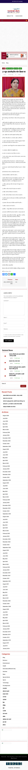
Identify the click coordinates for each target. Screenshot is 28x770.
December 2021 (7, 572)
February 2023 (6, 533)
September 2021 (7, 581)
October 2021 (6, 578)
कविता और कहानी (10, 68)
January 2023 (6, 536)
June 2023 (5, 522)
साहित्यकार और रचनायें (7, 719)
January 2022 (6, 570)
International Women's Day (9, 668)
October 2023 (6, 511)
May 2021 (5, 592)
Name (5, 317)
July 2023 (5, 519)
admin (4, 74)
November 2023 (6, 508)
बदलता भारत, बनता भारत (14, 361)
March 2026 (6, 429)
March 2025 (6, 463)
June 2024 (5, 488)
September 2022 (7, 547)
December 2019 (7, 631)
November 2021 (6, 575)
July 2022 (5, 553)
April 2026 (5, 426)
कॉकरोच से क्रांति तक (11, 54)
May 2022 (5, 558)
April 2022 (5, 561)
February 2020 (6, 626)
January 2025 (6, 469)
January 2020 (6, 629)
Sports (4, 680)
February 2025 (6, 466)
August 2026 (6, 415)
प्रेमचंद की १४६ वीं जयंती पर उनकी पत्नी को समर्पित (12, 403)
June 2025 (5, 454)
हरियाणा (4, 724)
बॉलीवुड (4, 705)
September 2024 (7, 480)
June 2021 (5, 589)
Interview (5, 671)
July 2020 (5, 612)
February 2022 (6, 567)
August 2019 (6, 643)
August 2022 (6, 550)
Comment (6, 300)
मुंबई (3, 708)
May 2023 (5, 525)
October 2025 (6, 443)
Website (6, 329)
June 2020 (5, 614)
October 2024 (6, 477)
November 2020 (6, 600)
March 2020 (6, 623)
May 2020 (5, 617)
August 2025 (6, 449)
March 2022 (6, 564)
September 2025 (7, 446)
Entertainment (6, 663)
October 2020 (6, 603)
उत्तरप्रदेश (5, 688)
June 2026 (5, 421)
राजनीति (4, 710)
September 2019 (7, 640)
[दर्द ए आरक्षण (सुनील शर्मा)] (20, 55)
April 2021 (5, 595)
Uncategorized (6, 685)
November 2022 (6, 541)
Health (4, 666)
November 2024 (6, 474)
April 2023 (5, 527)
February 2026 (6, 432)
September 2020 (7, 606)
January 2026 (6, 435)
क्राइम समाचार (5, 694)
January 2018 (6, 648)
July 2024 (5, 485)
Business (5, 660)
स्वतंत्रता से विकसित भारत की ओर (9, 406)
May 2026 (5, 424)
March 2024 (6, 497)
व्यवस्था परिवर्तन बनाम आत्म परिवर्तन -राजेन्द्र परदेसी (12, 395)
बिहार (4, 702)
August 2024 (6, 483)
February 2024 (6, 499)
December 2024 (7, 471)
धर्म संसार (4, 696)
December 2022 (7, 539)
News (4, 674)
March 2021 (6, 598)
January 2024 (6, 502)
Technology (5, 682)
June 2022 (5, 556)
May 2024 (5, 491)
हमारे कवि (4, 722)
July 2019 (5, 645)
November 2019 (6, 634)
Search (4, 383)
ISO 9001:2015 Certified (17, 1)
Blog (4, 68)
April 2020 (5, 620)
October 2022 (6, 544)
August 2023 (6, 516)
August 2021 (6, 584)
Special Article (6, 677)
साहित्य (20, 68)
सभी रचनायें (16, 68)
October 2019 (6, 637)
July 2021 (5, 586)
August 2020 (6, 609)
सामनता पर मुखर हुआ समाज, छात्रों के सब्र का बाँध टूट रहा (14, 401)
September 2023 (7, 513)
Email (5, 323)
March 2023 (6, 530)
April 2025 (5, 460)
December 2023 (7, 505)
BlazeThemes (14, 758)
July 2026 (5, 418)
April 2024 (5, 494)
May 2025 (5, 457)
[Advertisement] (14, 37)
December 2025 (7, 438)
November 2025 (6, 440)
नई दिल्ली (4, 699)
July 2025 (5, 452)
